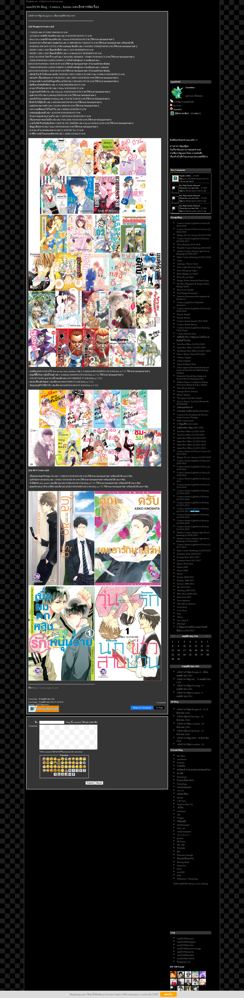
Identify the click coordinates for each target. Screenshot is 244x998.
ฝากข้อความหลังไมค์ (184, 102)
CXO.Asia (181, 801)
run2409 (181, 872)
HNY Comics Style (185, 420)
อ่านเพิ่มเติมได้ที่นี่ (148, 994)
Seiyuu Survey (183, 317)
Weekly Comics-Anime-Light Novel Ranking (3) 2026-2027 (192, 252)
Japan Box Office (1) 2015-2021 (191, 448)
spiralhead (181, 759)
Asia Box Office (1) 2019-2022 (191, 434)
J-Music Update (184, 357)
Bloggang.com (183, 962)
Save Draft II (182, 620)
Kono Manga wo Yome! (187, 274)
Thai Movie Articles (186, 388)
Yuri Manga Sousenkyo (187, 293)
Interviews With (184, 597)
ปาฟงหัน (181, 766)
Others (180, 617)
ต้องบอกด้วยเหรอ (185, 858)
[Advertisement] (195, 908)
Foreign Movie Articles (187, 391)
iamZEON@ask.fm (185, 952)
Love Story (182, 610)
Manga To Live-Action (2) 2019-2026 (194, 235)
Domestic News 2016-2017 (189, 554)
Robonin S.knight (185, 855)
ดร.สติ (180, 773)
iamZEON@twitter (185, 945)
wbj (178, 814)
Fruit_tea (181, 828)
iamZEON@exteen (185, 938)
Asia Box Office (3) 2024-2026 (191, 344)
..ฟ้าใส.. (180, 807)
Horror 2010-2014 (185, 564)
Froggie (180, 818)
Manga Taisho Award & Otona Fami (193, 280)
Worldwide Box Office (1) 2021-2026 (193, 351)
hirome (180, 797)
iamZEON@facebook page (189, 948)
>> (207, 636)
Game (179, 260)
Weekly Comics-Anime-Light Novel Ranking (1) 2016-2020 (192, 539)
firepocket (181, 865)
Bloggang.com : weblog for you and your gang (44, 1)
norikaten (181, 811)
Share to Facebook (142, 707)
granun (180, 838)
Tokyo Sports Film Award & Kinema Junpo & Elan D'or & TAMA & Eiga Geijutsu (192, 370)
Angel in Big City (185, 804)
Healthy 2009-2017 (186, 580)
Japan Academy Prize (186, 364)
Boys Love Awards (185, 290)
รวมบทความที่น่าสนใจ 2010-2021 (193, 411)
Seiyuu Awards (183, 314)
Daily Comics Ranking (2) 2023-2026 (194, 257)
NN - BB (181, 845)
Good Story (182, 607)
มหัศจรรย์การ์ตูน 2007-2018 (190, 427)
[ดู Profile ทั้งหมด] (194, 96)
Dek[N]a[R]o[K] (184, 787)
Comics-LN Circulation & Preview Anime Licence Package (192, 416)
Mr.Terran (181, 841)
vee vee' (180, 790)
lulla (179, 875)
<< (173, 636)
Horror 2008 (182, 570)
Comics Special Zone (186, 333)
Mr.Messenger (183, 825)
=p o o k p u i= (183, 835)
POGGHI (181, 848)
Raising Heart (183, 862)
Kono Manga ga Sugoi (187, 270)
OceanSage (182, 784)
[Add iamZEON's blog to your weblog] (190, 883)
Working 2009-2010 (186, 590)
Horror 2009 (182, 567)
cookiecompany (184, 831)
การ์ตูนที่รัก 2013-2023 (187, 424)
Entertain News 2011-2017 (189, 560)
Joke (179, 613)
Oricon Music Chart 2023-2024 (191, 354)
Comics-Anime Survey (187, 324)
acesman (181, 762)
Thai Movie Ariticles (186, 603)
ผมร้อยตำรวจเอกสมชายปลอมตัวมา (194, 769)
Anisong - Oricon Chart (187, 264)
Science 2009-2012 (185, 584)
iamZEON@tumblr (185, 955)
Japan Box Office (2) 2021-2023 (191, 444)
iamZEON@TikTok (186, 958)
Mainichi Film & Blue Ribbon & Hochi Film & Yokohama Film (191, 377)
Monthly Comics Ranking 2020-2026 (194, 248)
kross (179, 869)
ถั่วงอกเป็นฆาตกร (185, 780)
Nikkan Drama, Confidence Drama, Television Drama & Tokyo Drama (192, 383)
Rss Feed (177, 105)
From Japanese (183, 600)
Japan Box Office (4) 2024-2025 (191, 438)
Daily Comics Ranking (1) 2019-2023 (194, 550)
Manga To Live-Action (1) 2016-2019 (194, 457)
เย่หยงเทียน (182, 794)
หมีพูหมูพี (181, 821)
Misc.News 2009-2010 (187, 594)
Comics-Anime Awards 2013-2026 (192, 321)
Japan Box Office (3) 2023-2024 (191, 441)
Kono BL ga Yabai (185, 277)
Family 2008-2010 (185, 577)
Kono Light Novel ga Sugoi (189, 267)
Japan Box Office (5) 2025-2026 (191, 347)
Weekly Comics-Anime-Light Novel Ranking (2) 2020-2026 (192, 533)
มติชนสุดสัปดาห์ (185, 407)
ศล (178, 851)
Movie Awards (183, 395)
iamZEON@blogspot (186, 942)
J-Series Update (184, 361)
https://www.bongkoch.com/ (45, 688)
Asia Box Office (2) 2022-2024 (191, 431)
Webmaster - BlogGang (187, 879)
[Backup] (181, 623)
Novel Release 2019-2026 (188, 244)
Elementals (182, 777)
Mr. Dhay (181, 756)
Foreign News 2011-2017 (188, 557)
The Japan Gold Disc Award (189, 398)
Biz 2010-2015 (184, 587)
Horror (180, 574)
